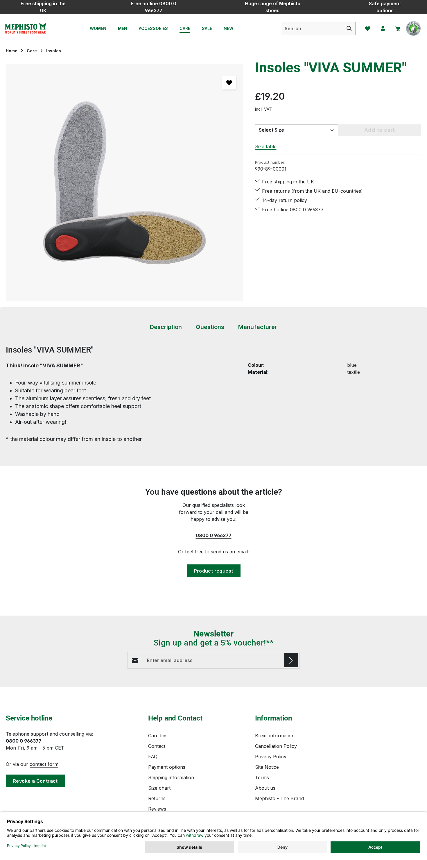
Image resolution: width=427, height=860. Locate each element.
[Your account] (383, 28)
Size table (266, 146)
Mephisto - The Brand (279, 798)
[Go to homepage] (25, 28)
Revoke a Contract (35, 781)
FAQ (152, 756)
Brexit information (275, 736)
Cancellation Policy (276, 746)
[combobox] (312, 28)
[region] (124, 182)
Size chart (159, 788)
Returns (157, 798)
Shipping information (171, 777)
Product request (213, 571)
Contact (156, 746)
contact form (44, 764)
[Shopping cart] (398, 28)
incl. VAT (263, 109)
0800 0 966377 (214, 535)
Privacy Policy (270, 756)
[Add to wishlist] (229, 83)
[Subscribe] (291, 660)
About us (265, 788)
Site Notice (267, 767)
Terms (262, 777)
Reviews (157, 809)
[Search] (349, 28)
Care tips (158, 736)
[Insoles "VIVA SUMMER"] (124, 182)
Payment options (166, 767)
